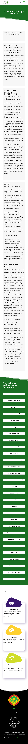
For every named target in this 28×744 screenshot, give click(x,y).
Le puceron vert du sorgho (14, 513)
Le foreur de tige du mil (14, 473)
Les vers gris (14, 486)
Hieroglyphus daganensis (14, 572)
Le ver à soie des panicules (14, 413)
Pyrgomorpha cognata (14, 526)
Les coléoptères (14, 407)
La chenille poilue (14, 427)
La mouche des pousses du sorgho (14, 460)
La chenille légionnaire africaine (14, 446)
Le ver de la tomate (14, 420)
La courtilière (14, 499)
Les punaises (14, 394)
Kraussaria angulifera (14, 546)
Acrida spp (14, 519)
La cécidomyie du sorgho (14, 400)
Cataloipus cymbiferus (14, 539)
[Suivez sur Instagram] (17, 713)
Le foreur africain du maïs (14, 466)
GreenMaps (13, 737)
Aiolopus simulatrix (14, 559)
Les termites (14, 506)
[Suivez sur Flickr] (11, 713)
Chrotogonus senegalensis (14, 532)
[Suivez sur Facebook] (14, 713)
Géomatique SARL (20, 737)
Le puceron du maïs (14, 440)
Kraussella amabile (14, 565)
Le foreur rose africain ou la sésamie (14, 480)
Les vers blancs (14, 493)
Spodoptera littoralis (14, 433)
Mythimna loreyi (14, 453)
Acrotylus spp (14, 552)
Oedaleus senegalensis (14, 579)
